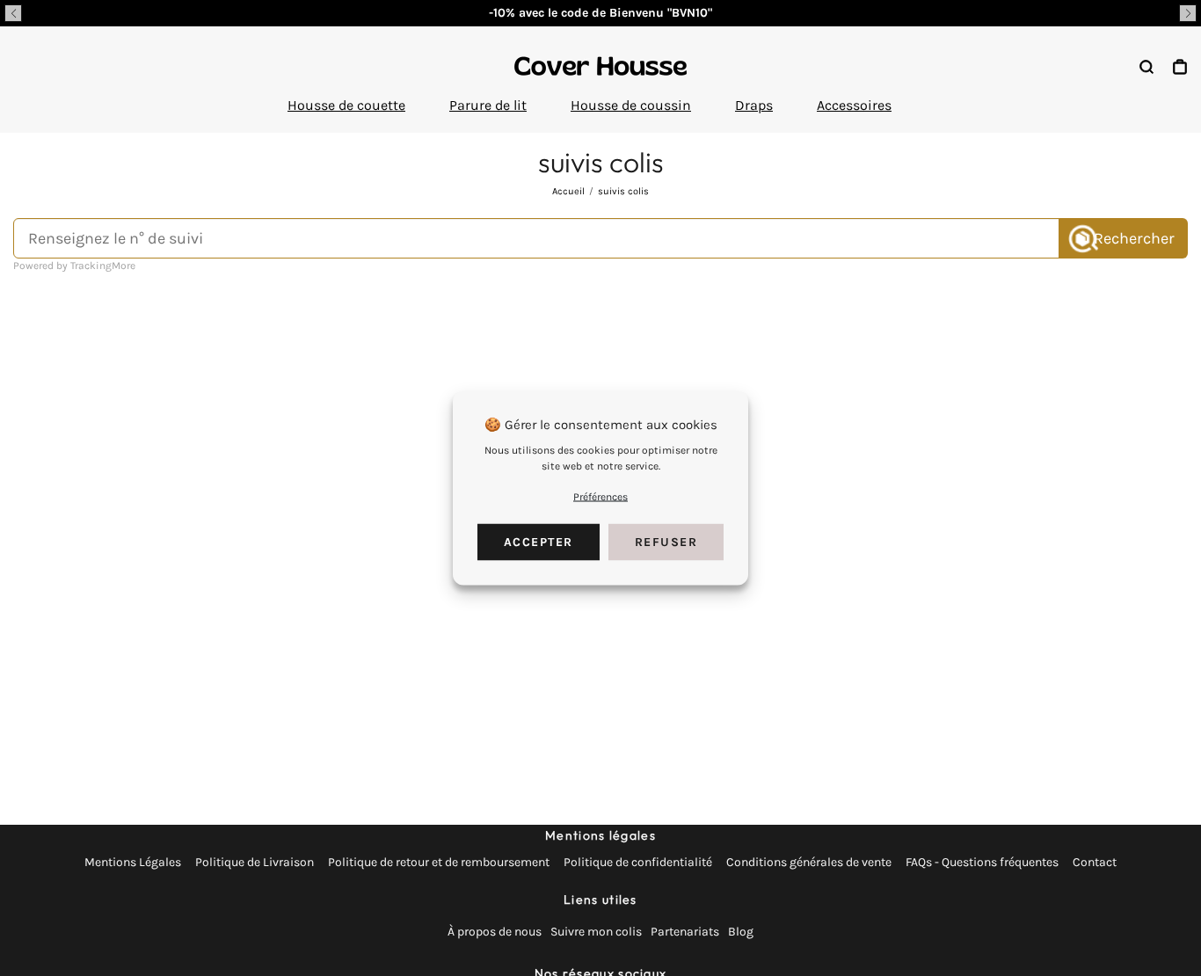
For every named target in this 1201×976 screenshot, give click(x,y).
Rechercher (1134, 238)
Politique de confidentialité (638, 862)
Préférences (600, 497)
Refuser (666, 542)
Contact (1095, 862)
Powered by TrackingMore (74, 265)
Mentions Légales (132, 862)
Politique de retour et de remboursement (439, 862)
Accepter (538, 542)
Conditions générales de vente (809, 862)
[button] (13, 13)
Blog (740, 931)
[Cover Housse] (600, 66)
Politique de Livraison (254, 862)
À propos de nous (495, 931)
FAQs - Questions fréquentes (982, 862)
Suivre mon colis (596, 931)
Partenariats (685, 931)
